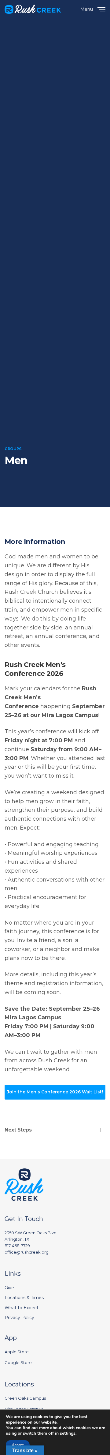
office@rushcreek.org (27, 1252)
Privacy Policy (19, 1317)
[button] (55, 1092)
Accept (18, 1444)
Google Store (18, 1362)
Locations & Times (24, 1297)
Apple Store (17, 1351)
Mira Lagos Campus (24, 1408)
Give (9, 1287)
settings (67, 1433)
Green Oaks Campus (25, 1398)
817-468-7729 (17, 1245)
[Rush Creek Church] (33, 9)
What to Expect (21, 1307)
